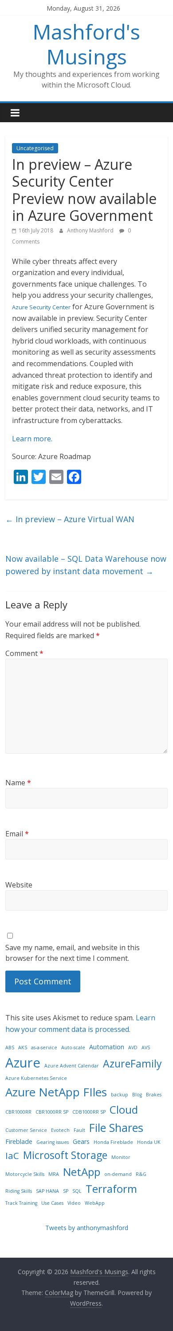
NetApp (81, 1171)
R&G (141, 1174)
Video (74, 1203)
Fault (79, 1130)
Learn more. (32, 439)
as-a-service (44, 1047)
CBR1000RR (18, 1112)
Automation (106, 1047)
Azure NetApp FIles (56, 1092)
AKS (22, 1047)
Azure (22, 1062)
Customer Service (26, 1130)
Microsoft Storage (65, 1155)
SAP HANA (47, 1191)
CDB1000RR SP (89, 1112)
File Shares (116, 1127)
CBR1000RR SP (51, 1112)
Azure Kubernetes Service (36, 1078)
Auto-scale (73, 1047)
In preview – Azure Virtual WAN (69, 519)
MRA (53, 1174)
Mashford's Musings (86, 44)
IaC (12, 1155)
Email (17, 834)
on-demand (118, 1174)
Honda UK (149, 1142)
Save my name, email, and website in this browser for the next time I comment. (72, 953)
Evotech (60, 1130)
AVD (133, 1047)
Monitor (120, 1157)
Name (18, 782)
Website (18, 885)
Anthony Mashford (91, 230)
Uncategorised (35, 148)
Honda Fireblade (113, 1142)
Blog (137, 1094)
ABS (9, 1047)
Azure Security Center (41, 307)
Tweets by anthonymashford (86, 1227)
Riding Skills (18, 1191)
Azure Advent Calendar (71, 1066)
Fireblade (18, 1141)
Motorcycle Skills (24, 1174)
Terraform (111, 1188)
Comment (24, 653)
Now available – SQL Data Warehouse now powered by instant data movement (85, 565)
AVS (146, 1047)
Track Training (21, 1203)
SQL (77, 1191)
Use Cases (52, 1203)
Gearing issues (52, 1142)
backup (119, 1094)
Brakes (153, 1094)
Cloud (124, 1109)
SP (65, 1191)
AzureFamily (132, 1063)
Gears (81, 1141)
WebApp (95, 1203)
